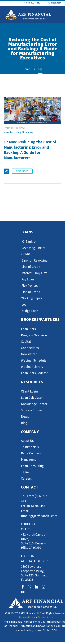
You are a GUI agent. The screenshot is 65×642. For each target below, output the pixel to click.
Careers (26, 478)
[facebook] (22, 586)
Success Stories (31, 410)
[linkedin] (36, 586)
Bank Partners (31, 453)
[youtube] (22, 592)
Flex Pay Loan (30, 285)
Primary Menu (58, 14)
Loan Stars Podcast (34, 373)
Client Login (54, 2)
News (25, 416)
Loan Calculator (32, 397)
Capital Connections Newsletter (30, 347)
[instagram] (43, 586)
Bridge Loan (29, 311)
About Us (27, 440)
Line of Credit (30, 292)
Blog (24, 423)
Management (30, 459)
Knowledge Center (34, 404)
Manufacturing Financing (18, 132)
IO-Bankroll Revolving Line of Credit (33, 247)
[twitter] (29, 586)
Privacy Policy (27, 617)
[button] (6, 171)
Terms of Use (45, 617)
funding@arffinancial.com (39, 516)
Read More (22, 171)
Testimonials (30, 447)
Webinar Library (32, 367)
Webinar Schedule (33, 360)
